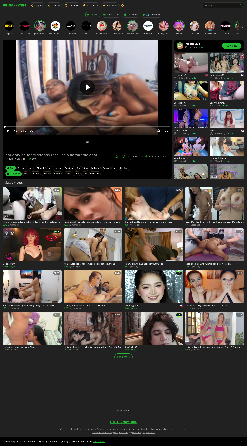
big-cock (124, 168)
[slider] (87, 127)
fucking (57, 168)
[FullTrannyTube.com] (14, 5)
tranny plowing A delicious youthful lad (144, 264)
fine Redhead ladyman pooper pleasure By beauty (150, 222)
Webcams (94, 173)
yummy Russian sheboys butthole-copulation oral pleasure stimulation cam (32, 222)
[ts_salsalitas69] (227, 66)
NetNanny (137, 432)
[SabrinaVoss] (191, 177)
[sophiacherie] (227, 177)
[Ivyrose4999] (191, 66)
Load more (123, 356)
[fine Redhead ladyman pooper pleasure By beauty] (154, 206)
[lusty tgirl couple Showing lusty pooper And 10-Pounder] (214, 331)
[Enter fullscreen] (166, 130)
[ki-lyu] (227, 122)
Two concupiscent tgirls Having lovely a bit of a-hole (28, 305)
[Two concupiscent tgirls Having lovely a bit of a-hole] (32, 290)
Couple (68, 173)
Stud (85, 173)
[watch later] (6, 190)
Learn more (99, 441)
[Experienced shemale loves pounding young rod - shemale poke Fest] (93, 206)
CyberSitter (149, 432)
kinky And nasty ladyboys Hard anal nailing (206, 305)
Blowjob (58, 173)
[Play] (87, 87)
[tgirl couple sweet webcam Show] (32, 331)
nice (115, 168)
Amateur (35, 173)
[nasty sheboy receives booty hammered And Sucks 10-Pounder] (93, 331)
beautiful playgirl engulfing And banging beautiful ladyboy (214, 222)
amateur (69, 168)
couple (106, 168)
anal (31, 168)
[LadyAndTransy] (227, 94)
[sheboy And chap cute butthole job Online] (93, 290)
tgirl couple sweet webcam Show (19, 347)
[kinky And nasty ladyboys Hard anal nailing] (214, 290)
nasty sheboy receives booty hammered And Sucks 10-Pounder (93, 347)
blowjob (40, 168)
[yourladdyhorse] (227, 150)
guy (78, 168)
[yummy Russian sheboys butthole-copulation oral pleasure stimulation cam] (32, 206)
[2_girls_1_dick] (191, 122)
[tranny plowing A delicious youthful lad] (154, 248)
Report (135, 156)
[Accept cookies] (241, 442)
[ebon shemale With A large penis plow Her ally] (214, 248)
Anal (26, 173)
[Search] (241, 5)
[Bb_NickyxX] (191, 94)
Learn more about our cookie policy (169, 429)
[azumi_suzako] (191, 150)
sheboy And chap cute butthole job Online (85, 305)
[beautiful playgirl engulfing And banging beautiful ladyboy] (214, 206)
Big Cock (47, 173)
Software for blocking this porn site (110, 432)
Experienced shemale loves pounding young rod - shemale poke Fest (93, 222)
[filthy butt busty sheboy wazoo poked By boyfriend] (93, 248)
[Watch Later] (122, 5)
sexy (86, 168)
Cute (77, 173)
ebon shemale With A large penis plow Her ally (208, 264)
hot (49, 168)
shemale (22, 168)
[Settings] (159, 130)
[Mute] (15, 130)
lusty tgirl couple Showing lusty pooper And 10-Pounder (213, 347)
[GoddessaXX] (32, 248)
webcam (95, 168)
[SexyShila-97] (154, 331)
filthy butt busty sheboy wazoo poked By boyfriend (89, 264)
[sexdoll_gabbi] (154, 290)
